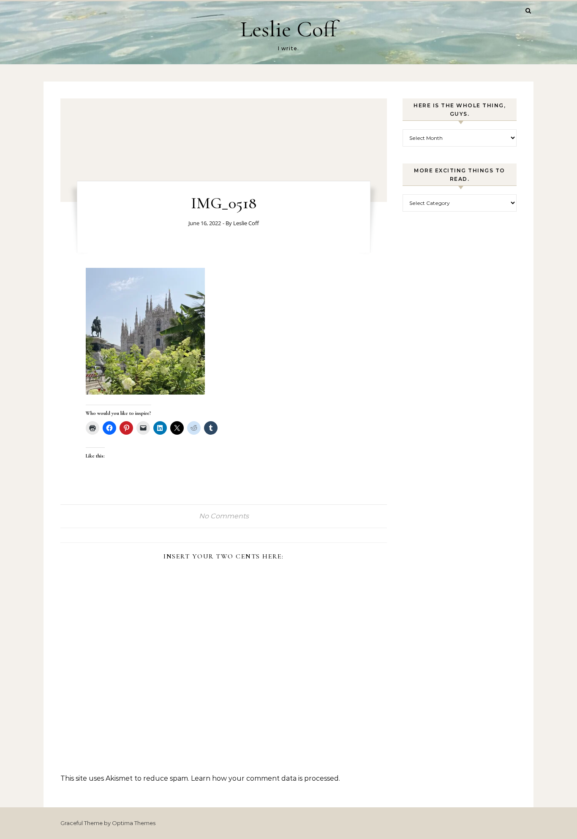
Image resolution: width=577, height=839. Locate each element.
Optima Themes (133, 823)
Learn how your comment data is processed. (265, 778)
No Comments (224, 516)
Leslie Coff (288, 29)
